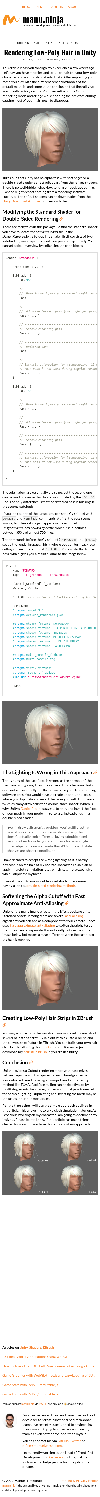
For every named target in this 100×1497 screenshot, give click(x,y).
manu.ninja (27, 1403)
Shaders (61, 43)
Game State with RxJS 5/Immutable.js (30, 1385)
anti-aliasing (74, 916)
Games (37, 43)
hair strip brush (35, 1052)
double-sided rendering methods (50, 885)
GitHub (63, 1441)
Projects (56, 6)
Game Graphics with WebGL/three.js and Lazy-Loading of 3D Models (50, 1375)
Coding (23, 43)
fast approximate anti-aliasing (32, 925)
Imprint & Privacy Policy (79, 1481)
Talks (39, 6)
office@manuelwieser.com (42, 1445)
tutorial (46, 1047)
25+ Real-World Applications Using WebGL (34, 1357)
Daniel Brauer (31, 809)
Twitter (75, 1441)
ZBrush (77, 43)
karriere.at (57, 1457)
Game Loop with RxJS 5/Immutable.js (30, 1394)
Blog (26, 6)
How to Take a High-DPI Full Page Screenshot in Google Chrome (50, 1366)
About (73, 6)
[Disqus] (50, 1269)
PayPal (43, 1403)
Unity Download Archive (21, 201)
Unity (48, 43)
